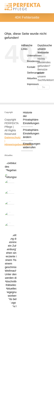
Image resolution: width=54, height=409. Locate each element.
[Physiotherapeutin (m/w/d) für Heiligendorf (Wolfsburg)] (12, 167)
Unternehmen (34, 55)
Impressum (33, 84)
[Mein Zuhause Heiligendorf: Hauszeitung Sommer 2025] (9, 195)
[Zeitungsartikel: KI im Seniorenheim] (9, 227)
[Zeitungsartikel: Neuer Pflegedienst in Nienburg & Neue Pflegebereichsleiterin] (13, 176)
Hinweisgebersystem (17, 144)
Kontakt (31, 67)
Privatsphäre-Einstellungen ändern (27, 133)
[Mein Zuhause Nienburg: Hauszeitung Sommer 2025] (9, 184)
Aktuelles (32, 78)
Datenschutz (12, 137)
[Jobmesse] (9, 206)
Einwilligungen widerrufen (27, 145)
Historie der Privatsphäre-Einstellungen (27, 118)
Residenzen (33, 61)
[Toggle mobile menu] (48, 4)
